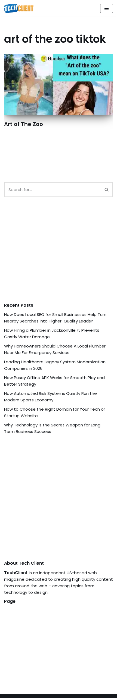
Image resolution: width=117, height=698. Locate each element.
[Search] (107, 189)
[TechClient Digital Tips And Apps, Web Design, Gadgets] (18, 8)
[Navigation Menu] (106, 8)
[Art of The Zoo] (58, 84)
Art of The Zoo (23, 124)
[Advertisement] (45, 255)
